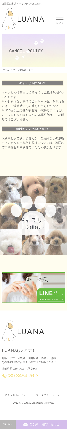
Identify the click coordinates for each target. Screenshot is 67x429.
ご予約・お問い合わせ (44, 424)
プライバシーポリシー (49, 395)
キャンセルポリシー (16, 395)
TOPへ (7, 424)
